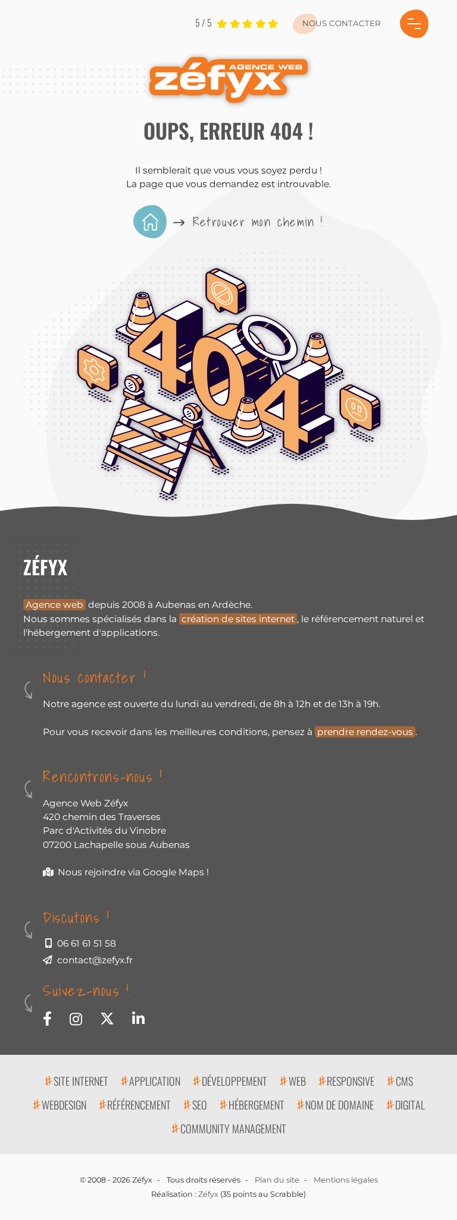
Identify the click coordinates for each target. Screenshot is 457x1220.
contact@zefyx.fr (95, 960)
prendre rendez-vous (365, 731)
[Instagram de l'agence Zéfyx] (76, 1017)
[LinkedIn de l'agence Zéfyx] (138, 1017)
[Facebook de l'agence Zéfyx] (47, 1017)
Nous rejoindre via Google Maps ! (133, 872)
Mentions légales (346, 1179)
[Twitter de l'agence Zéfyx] (107, 1017)
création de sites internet (238, 619)
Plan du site (277, 1179)
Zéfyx (208, 1194)
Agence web (54, 604)
